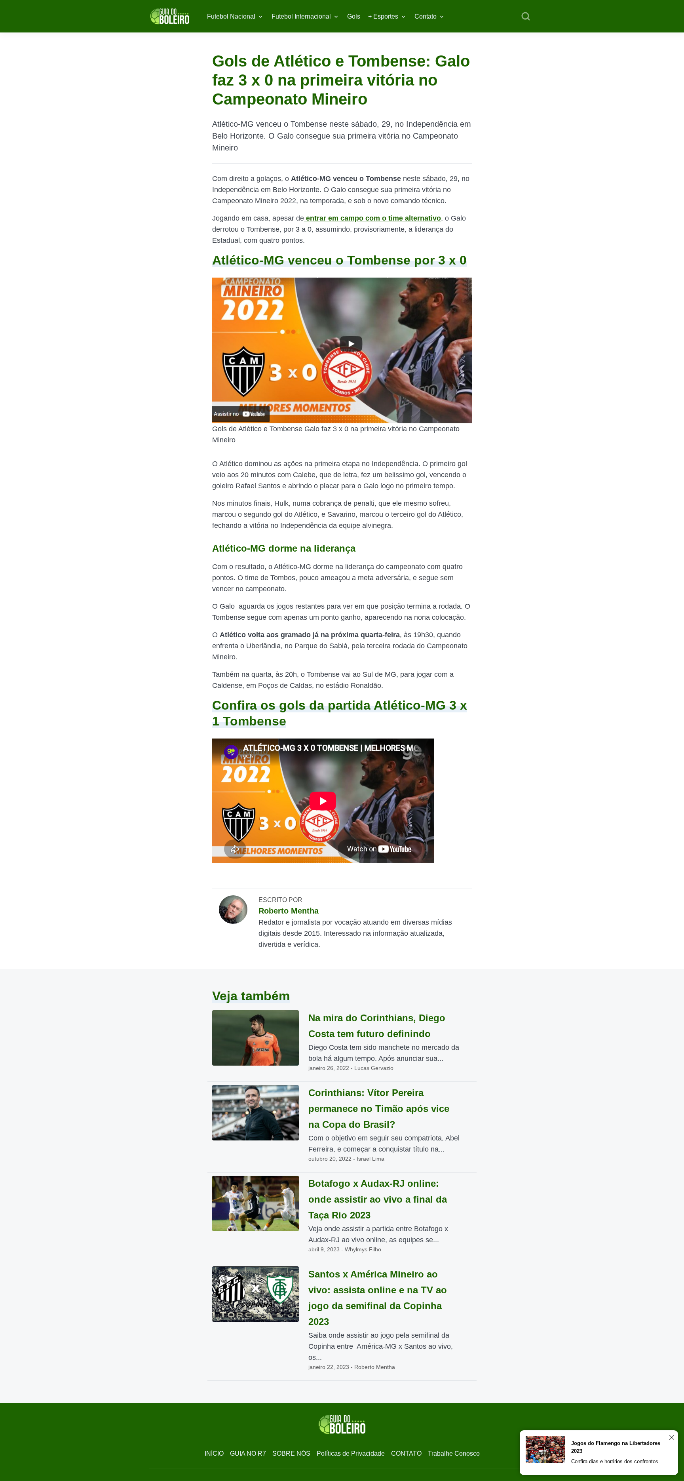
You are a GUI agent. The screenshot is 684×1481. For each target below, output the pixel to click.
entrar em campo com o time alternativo (372, 218)
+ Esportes (383, 16)
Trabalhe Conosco (454, 1453)
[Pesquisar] (526, 17)
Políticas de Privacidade (351, 1453)
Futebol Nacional (231, 16)
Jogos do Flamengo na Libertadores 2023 (615, 1447)
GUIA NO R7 (248, 1453)
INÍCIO (214, 1453)
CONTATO (406, 1453)
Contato (425, 16)
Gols (353, 16)
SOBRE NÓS (291, 1453)
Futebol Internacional (301, 16)
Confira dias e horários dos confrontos (614, 1461)
